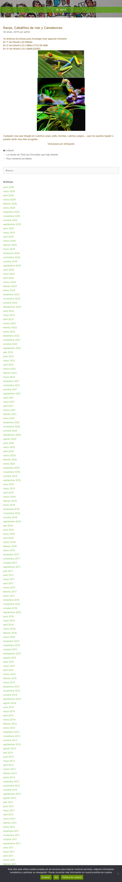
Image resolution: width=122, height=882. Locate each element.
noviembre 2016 (11, 604)
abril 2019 (8, 492)
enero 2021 (9, 418)
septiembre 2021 (12, 393)
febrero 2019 (10, 500)
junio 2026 (8, 187)
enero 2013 (9, 777)
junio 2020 (8, 443)
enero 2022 (9, 377)
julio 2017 (8, 571)
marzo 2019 (9, 496)
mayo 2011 (8, 851)
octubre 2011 (10, 839)
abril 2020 (8, 451)
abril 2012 (8, 814)
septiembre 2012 (12, 793)
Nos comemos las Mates (19, 158)
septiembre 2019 (12, 480)
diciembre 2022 (11, 335)
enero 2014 (9, 727)
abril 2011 (8, 855)
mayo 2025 (9, 232)
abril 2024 (8, 278)
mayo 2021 (9, 401)
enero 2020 (9, 463)
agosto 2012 (9, 798)
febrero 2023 (10, 327)
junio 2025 (8, 228)
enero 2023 (9, 331)
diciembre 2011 (11, 831)
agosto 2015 (9, 657)
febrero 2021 (10, 414)
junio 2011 (8, 847)
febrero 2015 (10, 678)
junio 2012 (8, 806)
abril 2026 (8, 195)
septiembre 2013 (12, 744)
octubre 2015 (10, 649)
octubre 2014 (10, 694)
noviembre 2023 (11, 298)
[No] (118, 873)
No (56, 877)
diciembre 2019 (11, 467)
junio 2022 (8, 356)
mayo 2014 (9, 711)
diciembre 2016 (11, 599)
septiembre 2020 (12, 434)
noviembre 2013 (11, 736)
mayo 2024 (9, 273)
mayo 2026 (9, 191)
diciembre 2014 (11, 686)
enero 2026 (9, 207)
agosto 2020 (9, 439)
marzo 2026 (9, 199)
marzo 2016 (9, 628)
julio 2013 (8, 752)
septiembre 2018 (12, 521)
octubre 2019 (10, 476)
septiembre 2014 (12, 699)
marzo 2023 (9, 323)
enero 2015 (9, 682)
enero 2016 (9, 637)
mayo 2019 (9, 488)
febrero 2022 (10, 372)
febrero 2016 (10, 632)
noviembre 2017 (11, 558)
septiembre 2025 (12, 224)
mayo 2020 (9, 447)
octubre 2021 (10, 389)
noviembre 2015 (11, 645)
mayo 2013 (9, 760)
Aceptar (46, 877)
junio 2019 (8, 484)
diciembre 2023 (11, 294)
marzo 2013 (9, 769)
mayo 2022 (9, 360)
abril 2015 (8, 670)
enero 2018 (9, 550)
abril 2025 (8, 236)
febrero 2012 (10, 822)
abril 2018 (8, 538)
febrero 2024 (10, 286)
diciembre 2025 (11, 211)
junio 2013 (8, 756)
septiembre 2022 (12, 348)
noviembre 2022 (11, 339)
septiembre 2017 (12, 566)
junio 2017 (8, 575)
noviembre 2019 (11, 472)
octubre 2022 (10, 344)
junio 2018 (8, 529)
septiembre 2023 (12, 306)
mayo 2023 (9, 315)
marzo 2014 (9, 719)
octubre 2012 (10, 789)
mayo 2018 (9, 533)
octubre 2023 (10, 302)
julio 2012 (8, 802)
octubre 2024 (10, 261)
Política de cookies (72, 877)
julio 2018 (8, 525)
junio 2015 (8, 661)
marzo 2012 (9, 818)
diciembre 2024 (11, 253)
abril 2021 (8, 405)
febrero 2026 (10, 203)
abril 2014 (8, 715)
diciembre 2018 (11, 509)
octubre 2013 (10, 740)
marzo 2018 (9, 542)
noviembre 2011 (11, 835)
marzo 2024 (9, 282)
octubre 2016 (10, 608)
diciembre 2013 (11, 732)
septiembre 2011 (11, 843)
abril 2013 (8, 765)
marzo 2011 (9, 860)
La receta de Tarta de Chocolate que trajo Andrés (32, 154)
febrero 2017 (10, 591)
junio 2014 (8, 707)
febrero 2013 (10, 773)
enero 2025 (9, 249)
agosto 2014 (9, 703)
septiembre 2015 (12, 653)
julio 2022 (8, 352)
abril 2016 (8, 624)
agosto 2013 (9, 748)
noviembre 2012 (11, 785)
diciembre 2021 (11, 381)
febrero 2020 (10, 459)
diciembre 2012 (11, 781)
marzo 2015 (9, 674)
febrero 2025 (10, 245)
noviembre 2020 (11, 426)
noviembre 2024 (11, 257)
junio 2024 (8, 269)
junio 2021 (8, 397)
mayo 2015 (9, 666)
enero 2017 (9, 595)
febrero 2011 (9, 864)
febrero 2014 (10, 723)
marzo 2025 (9, 240)
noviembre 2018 (11, 513)
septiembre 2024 (12, 265)
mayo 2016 (9, 620)
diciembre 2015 (11, 641)
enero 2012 (9, 826)
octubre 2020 (10, 430)
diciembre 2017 (11, 554)
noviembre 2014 (11, 690)
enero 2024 (9, 290)
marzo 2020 (9, 455)
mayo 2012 (9, 810)
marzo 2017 (9, 587)
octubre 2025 (10, 220)
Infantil (10, 150)
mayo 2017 (9, 579)
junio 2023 (8, 311)
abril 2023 (8, 319)
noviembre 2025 (11, 216)
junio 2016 (8, 616)
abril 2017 (8, 583)
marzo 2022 (9, 368)
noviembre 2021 (11, 385)
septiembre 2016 (12, 612)
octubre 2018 (10, 517)
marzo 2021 (9, 410)
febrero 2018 (10, 546)
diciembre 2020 (11, 422)
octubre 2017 (10, 562)
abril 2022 (8, 364)
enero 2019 (9, 505)
